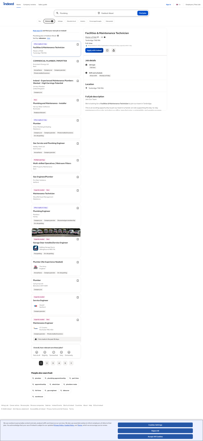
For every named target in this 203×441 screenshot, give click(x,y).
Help (90, 405)
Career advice (14, 405)
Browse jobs (25, 405)
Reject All (155, 431)
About (85, 405)
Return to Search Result (153, 29)
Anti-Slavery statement (21, 409)
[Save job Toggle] (77, 44)
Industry (82, 21)
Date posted (109, 21)
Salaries (48, 405)
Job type (60, 21)
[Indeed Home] (8, 3)
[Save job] (107, 50)
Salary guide (42, 4)
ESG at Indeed (98, 405)
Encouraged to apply (95, 21)
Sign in (168, 4)
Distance (48, 21)
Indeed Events (57, 405)
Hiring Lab (4, 405)
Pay (40, 21)
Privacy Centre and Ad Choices (57, 409)
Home (18, 4)
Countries (78, 405)
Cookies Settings (155, 425)
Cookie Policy (69, 425)
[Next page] (71, 363)
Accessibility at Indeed (37, 409)
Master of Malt (91, 37)
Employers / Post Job (193, 4)
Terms (80, 425)
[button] (48, 47)
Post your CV (37, 31)
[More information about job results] (58, 35)
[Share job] (113, 50)
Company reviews (29, 4)
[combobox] (75, 13)
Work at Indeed (68, 405)
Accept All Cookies (155, 436)
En (178, 4)
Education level (71, 21)
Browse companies (37, 405)
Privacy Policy (59, 425)
